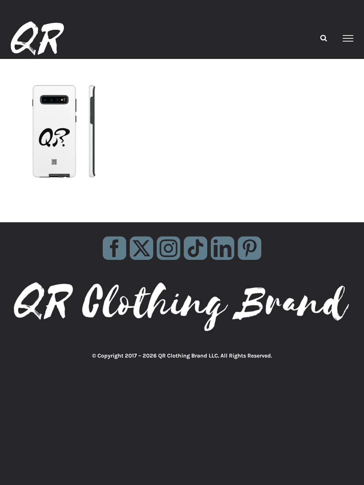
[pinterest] (249, 248)
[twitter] (141, 248)
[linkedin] (222, 248)
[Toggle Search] (323, 38)
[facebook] (114, 248)
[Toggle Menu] (348, 38)
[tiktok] (195, 248)
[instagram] (168, 248)
